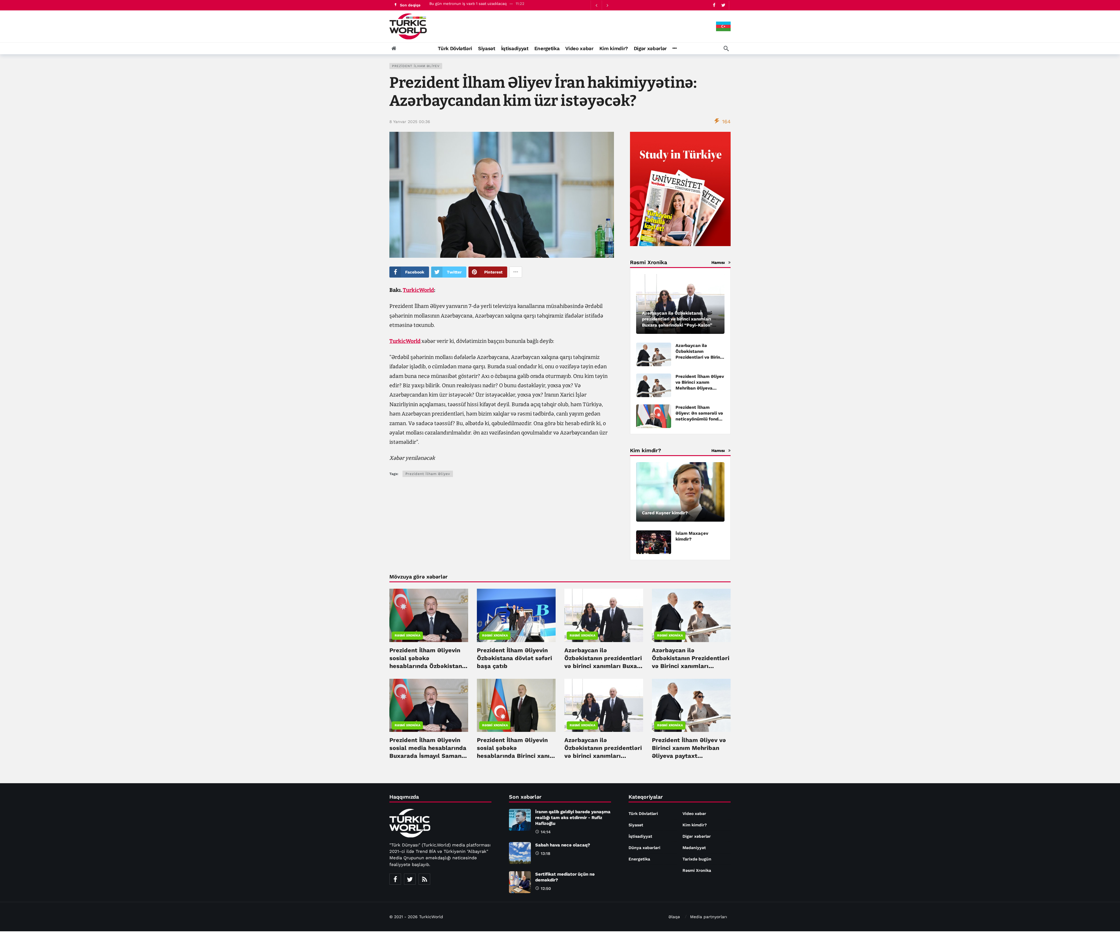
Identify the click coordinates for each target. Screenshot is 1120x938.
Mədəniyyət (694, 847)
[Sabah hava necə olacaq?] (520, 853)
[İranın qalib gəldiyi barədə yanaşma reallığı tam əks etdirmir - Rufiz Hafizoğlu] (520, 820)
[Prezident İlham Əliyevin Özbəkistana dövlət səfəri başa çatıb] (516, 615)
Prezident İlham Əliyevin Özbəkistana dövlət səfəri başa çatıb (514, 658)
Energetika (639, 859)
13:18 (545, 853)
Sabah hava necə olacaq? (562, 845)
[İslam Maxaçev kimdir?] (653, 542)
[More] (674, 48)
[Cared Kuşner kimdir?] (680, 492)
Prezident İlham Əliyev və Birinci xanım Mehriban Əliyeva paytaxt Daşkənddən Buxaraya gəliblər (700, 388)
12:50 (546, 888)
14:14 (546, 832)
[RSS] (424, 879)
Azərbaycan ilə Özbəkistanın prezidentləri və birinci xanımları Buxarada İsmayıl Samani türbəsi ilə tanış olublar (603, 756)
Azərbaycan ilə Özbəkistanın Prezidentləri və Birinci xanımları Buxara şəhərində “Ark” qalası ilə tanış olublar (690, 666)
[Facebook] (714, 5)
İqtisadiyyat (640, 836)
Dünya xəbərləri (644, 847)
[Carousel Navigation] (602, 5)
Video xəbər (694, 813)
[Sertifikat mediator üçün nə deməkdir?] (520, 882)
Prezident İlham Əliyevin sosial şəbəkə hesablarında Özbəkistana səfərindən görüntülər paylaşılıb (427, 666)
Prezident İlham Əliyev (416, 66)
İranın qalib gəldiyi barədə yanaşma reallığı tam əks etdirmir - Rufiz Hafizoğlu (499, 5)
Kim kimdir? (694, 825)
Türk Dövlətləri (643, 813)
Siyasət (636, 825)
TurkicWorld (418, 290)
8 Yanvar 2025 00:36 (409, 121)
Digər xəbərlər (696, 836)
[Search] (726, 48)
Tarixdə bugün (696, 859)
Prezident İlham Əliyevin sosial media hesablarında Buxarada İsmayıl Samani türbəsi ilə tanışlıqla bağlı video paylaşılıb (427, 756)
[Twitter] (723, 5)
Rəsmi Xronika (407, 635)
